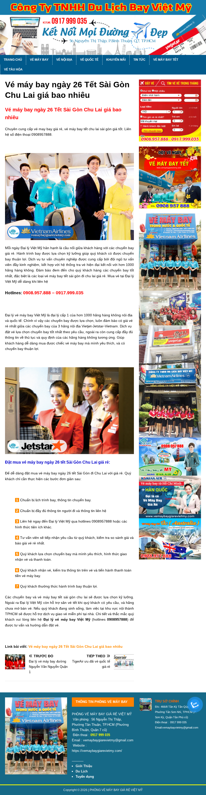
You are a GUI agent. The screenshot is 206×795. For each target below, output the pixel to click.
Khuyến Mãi (116, 59)
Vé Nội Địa (64, 59)
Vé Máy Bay (39, 59)
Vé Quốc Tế (89, 59)
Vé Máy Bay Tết (165, 59)
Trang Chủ (13, 59)
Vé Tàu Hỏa (13, 69)
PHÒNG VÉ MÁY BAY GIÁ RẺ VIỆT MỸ (116, 790)
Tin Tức (139, 59)
